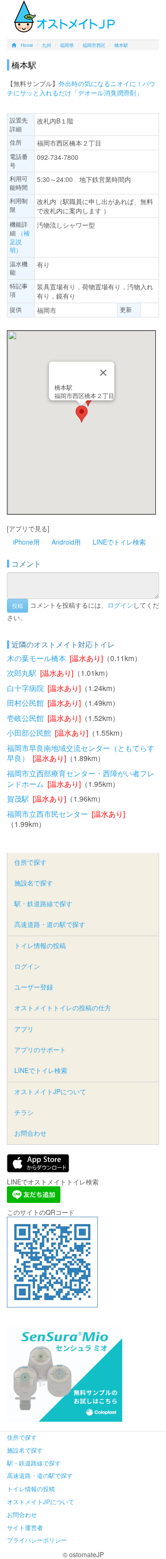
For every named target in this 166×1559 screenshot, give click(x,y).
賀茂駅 (18, 798)
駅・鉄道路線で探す (43, 903)
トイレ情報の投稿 (40, 945)
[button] (81, 414)
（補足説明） (20, 241)
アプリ (24, 1028)
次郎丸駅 (21, 673)
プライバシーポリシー (37, 1540)
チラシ (24, 1112)
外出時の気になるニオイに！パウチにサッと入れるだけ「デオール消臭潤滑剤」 (81, 88)
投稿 (17, 606)
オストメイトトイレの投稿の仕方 (62, 1007)
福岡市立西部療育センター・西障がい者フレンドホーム (80, 778)
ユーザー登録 (33, 986)
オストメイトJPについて (50, 1091)
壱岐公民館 (25, 718)
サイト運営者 (25, 1527)
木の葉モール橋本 (36, 658)
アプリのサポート (40, 1049)
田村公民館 (25, 702)
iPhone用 (26, 541)
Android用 (66, 541)
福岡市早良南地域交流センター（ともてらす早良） (80, 753)
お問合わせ (30, 1132)
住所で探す (30, 862)
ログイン (120, 605)
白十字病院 (25, 688)
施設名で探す (33, 882)
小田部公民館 (29, 732)
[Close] (103, 373)
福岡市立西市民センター (47, 814)
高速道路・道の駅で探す (49, 924)
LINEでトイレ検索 (119, 541)
